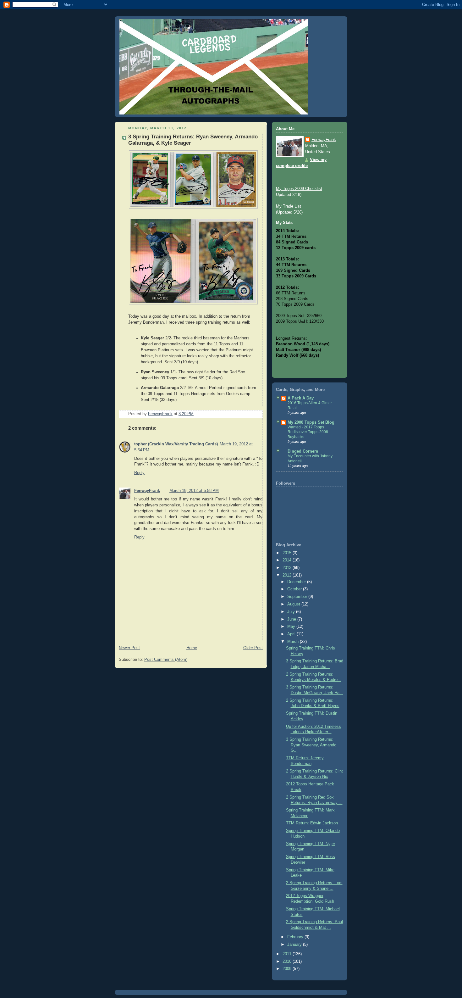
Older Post (253, 648)
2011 (288, 954)
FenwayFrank (147, 490)
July (291, 612)
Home (191, 648)
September (297, 596)
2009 (288, 969)
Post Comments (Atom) (165, 659)
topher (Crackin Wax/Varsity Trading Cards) (176, 444)
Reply (139, 473)
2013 (288, 568)
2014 (288, 560)
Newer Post (129, 648)
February (296, 937)
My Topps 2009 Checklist (299, 189)
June (292, 619)
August (294, 604)
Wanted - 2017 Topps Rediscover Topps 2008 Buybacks (308, 432)
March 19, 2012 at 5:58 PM (194, 490)
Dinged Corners (303, 451)
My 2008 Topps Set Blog (311, 422)
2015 (288, 553)
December (297, 582)
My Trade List (288, 206)
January (295, 944)
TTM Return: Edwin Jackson (312, 823)
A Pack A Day (301, 398)
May (291, 626)
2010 (288, 961)
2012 (288, 575)
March (293, 641)
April (292, 634)
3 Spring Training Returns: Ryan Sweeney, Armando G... (311, 745)
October (295, 589)
